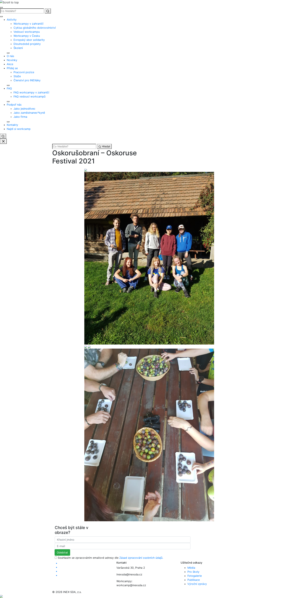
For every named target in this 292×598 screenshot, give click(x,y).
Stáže (17, 76)
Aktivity (12, 19)
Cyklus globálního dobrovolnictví (35, 27)
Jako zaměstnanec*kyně (29, 112)
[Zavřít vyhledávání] (3, 141)
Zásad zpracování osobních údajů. (141, 557)
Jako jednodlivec (24, 108)
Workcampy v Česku (27, 35)
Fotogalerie (194, 575)
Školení (18, 48)
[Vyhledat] (48, 10)
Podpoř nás (14, 104)
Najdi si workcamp (19, 129)
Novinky (12, 60)
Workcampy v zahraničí (28, 23)
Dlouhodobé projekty (27, 44)
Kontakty (12, 124)
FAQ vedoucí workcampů (29, 96)
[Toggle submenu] (8, 52)
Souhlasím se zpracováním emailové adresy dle (110, 557)
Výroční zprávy (197, 584)
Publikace (193, 579)
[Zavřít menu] (1, 16)
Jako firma (20, 116)
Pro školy (193, 571)
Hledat (105, 146)
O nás (10, 56)
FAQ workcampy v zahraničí (31, 92)
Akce (10, 64)
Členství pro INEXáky (27, 80)
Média (191, 567)
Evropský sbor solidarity (29, 39)
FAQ (9, 88)
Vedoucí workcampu (27, 31)
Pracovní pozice (24, 72)
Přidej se (12, 68)
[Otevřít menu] (1, 7)
